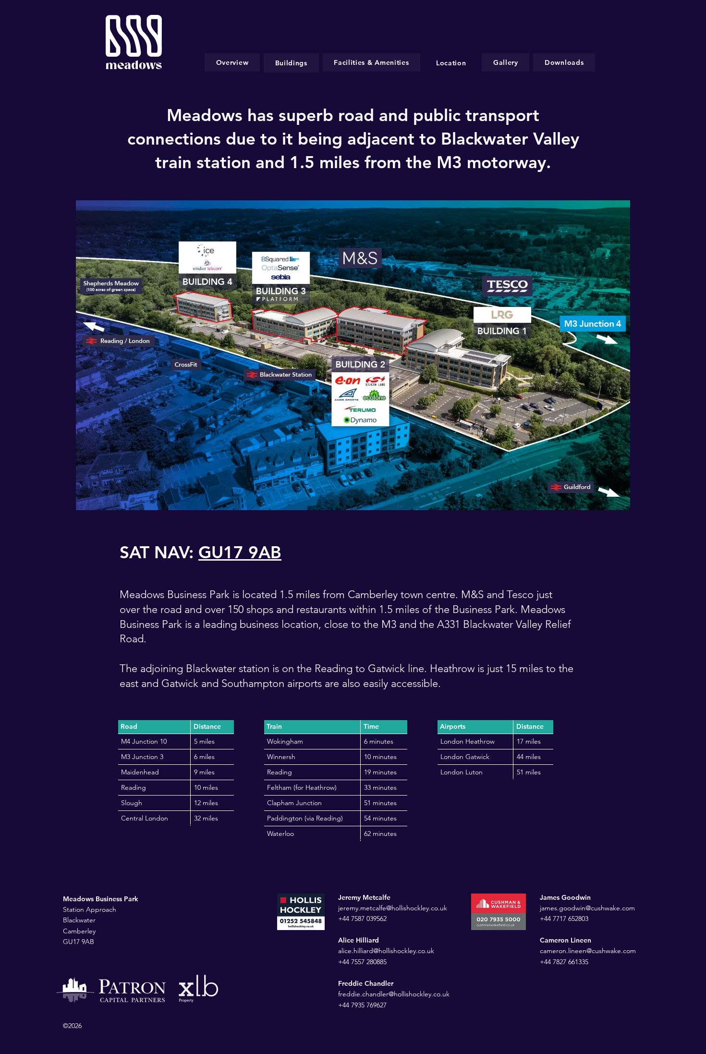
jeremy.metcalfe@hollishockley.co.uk (392, 908)
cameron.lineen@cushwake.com (589, 950)
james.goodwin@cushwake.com (587, 908)
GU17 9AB (239, 552)
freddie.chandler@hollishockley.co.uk (394, 994)
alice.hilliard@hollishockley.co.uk (386, 950)
